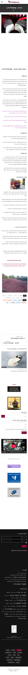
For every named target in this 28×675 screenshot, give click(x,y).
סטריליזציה (5, 606)
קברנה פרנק (6, 611)
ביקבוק (19, 573)
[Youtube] (11, 671)
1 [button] (15, 384)
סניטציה (21, 609)
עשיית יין (17, 297)
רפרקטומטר (21, 614)
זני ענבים (24, 598)
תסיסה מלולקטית (10, 581)
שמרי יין (10, 614)
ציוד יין (25, 611)
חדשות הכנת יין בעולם (20, 577)
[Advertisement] (14, 49)
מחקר (7, 603)
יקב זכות (12, 636)
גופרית (18, 592)
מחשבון (24, 606)
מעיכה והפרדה (7, 577)
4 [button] (12, 384)
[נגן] (25, 452)
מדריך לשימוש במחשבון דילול (21, 372)
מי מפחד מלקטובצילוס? (18, 337)
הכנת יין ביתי (10, 295)
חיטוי (21, 598)
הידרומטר (9, 592)
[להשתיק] (5, 452)
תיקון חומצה (24, 616)
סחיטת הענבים (14, 5)
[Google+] (13, 671)
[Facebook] (17, 671)
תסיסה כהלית (17, 581)
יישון (12, 577)
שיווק (17, 614)
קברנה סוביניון (12, 611)
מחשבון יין (18, 606)
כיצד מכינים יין (21, 600)
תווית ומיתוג (6, 579)
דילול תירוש (13, 592)
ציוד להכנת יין (8, 297)
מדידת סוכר (11, 600)
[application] (14, 446)
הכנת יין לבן (6, 595)
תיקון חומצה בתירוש (17, 616)
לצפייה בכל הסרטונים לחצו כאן (14, 459)
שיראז (14, 614)
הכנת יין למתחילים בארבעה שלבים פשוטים (18, 575)
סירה (25, 609)
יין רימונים (13, 598)
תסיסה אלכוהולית (9, 616)
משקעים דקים (12, 606)
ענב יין (18, 609)
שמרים (6, 614)
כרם (15, 600)
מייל (25, 427)
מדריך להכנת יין (20, 603)
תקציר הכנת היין (4, 368)
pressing (20, 295)
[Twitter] (15, 671)
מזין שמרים (11, 603)
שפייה (10, 579)
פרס (13, 297)
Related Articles (22, 348)
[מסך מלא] (3, 452)
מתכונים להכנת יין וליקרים (21, 579)
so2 (22, 592)
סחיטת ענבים (23, 297)
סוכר (8, 606)
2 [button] (14, 384)
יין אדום (4, 295)
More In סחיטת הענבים (12, 348)
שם (25, 424)
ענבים (14, 609)
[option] (14, 362)
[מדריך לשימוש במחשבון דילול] (14, 360)
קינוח (3, 611)
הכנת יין (15, 295)
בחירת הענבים (23, 573)
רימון (25, 614)
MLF (25, 592)
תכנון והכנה (23, 581)
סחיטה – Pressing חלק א (11, 342)
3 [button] (13, 384)
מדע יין (6, 600)
